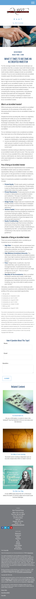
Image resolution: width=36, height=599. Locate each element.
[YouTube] (19, 19)
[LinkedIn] (16, 19)
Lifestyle (18, 543)
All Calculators (18, 549)
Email (5, 353)
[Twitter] (14, 19)
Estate (18, 537)
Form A (2, 592)
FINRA (6, 579)
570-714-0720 (19, 23)
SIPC (9, 579)
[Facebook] (21, 19)
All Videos (18, 547)
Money (18, 542)
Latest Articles (18, 545)
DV (9, 592)
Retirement (18, 533)
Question (5, 363)
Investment (18, 535)
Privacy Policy (4, 590)
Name (5, 343)
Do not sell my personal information (24, 572)
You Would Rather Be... (18, 415)
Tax (18, 540)
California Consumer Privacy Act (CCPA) (11, 570)
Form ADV (6, 592)
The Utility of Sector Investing (18, 454)
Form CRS (6, 550)
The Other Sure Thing (18, 491)
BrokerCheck (30, 553)
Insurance (18, 538)
